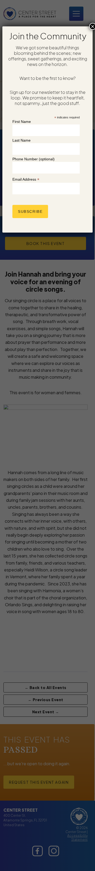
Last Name (21, 140)
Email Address (25, 179)
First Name (21, 121)
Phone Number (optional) (33, 159)
